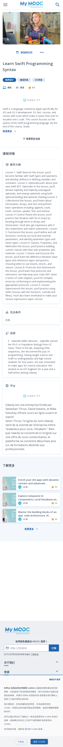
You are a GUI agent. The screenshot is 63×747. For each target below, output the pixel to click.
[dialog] (31, 711)
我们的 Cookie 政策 (34, 729)
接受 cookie (39, 741)
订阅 (54, 648)
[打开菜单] (5, 4)
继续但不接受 (54, 679)
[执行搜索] (57, 4)
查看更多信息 (33, 138)
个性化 (21, 741)
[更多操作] (41, 52)
